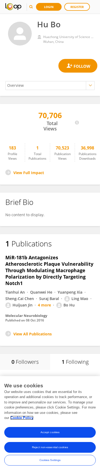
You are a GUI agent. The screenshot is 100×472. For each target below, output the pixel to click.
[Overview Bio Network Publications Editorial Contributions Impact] (50, 85)
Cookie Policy (21, 418)
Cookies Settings (50, 460)
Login (49, 7)
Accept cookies (50, 432)
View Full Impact (28, 172)
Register (77, 7)
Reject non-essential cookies (50, 447)
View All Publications (32, 333)
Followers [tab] (25, 361)
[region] (50, 424)
